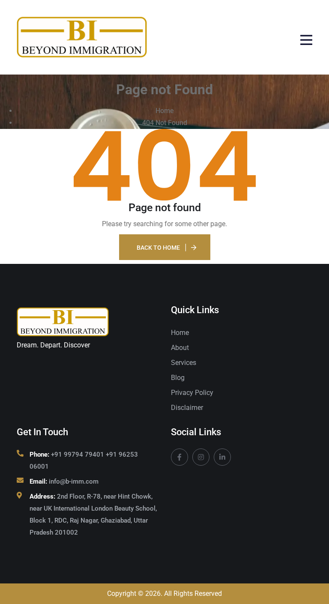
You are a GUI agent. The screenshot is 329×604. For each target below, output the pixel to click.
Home (180, 333)
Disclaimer (187, 408)
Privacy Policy (192, 393)
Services (183, 363)
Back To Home (158, 247)
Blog (178, 378)
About (180, 348)
